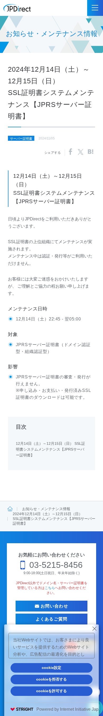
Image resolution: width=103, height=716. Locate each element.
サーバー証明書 (21, 139)
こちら (50, 588)
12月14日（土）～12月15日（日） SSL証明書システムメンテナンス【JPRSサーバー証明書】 (50, 449)
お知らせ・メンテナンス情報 (46, 509)
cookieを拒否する (51, 679)
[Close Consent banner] (94, 628)
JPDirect (17, 8)
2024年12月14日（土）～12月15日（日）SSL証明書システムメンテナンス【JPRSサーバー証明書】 (54, 518)
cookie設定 (51, 667)
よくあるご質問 (52, 619)
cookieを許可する (51, 691)
